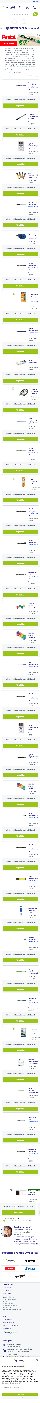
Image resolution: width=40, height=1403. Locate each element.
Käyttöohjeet (7, 1293)
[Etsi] (35, 14)
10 (30, 1221)
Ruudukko (34, 76)
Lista (37, 76)
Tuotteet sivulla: (9, 1218)
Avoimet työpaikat (8, 1322)
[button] (5, 14)
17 (35, 1221)
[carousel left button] (14, 21)
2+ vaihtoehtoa (34, 300)
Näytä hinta (20, 106)
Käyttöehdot (7, 1328)
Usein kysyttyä (7, 1288)
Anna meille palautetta (10, 1325)
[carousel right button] (24, 21)
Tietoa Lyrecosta (8, 1319)
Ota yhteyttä (7, 1291)
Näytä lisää (17, 73)
